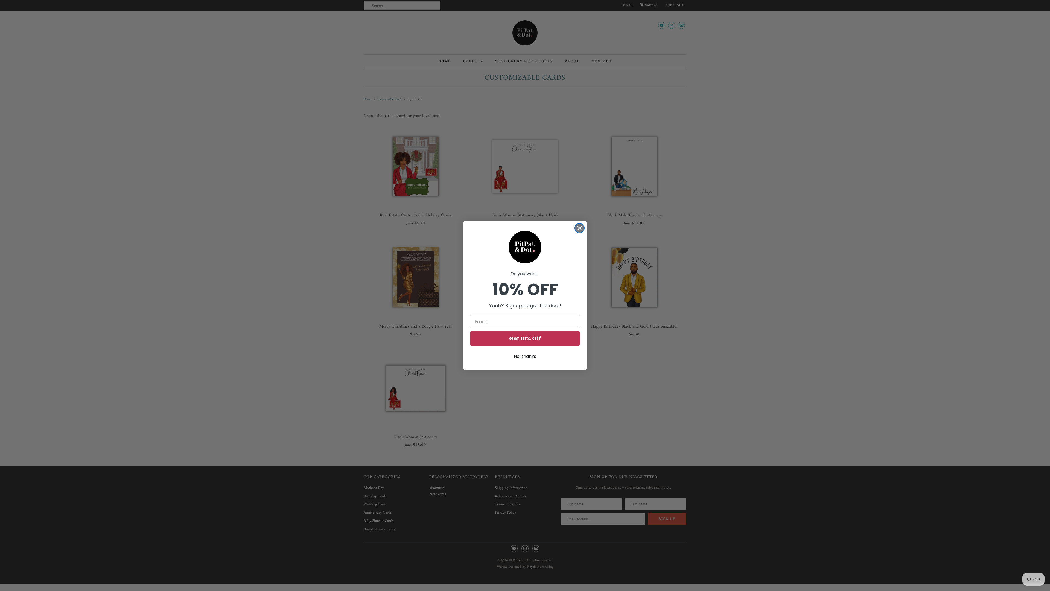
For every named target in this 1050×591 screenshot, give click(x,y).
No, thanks (525, 356)
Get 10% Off (525, 338)
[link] (525, 247)
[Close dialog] (579, 228)
